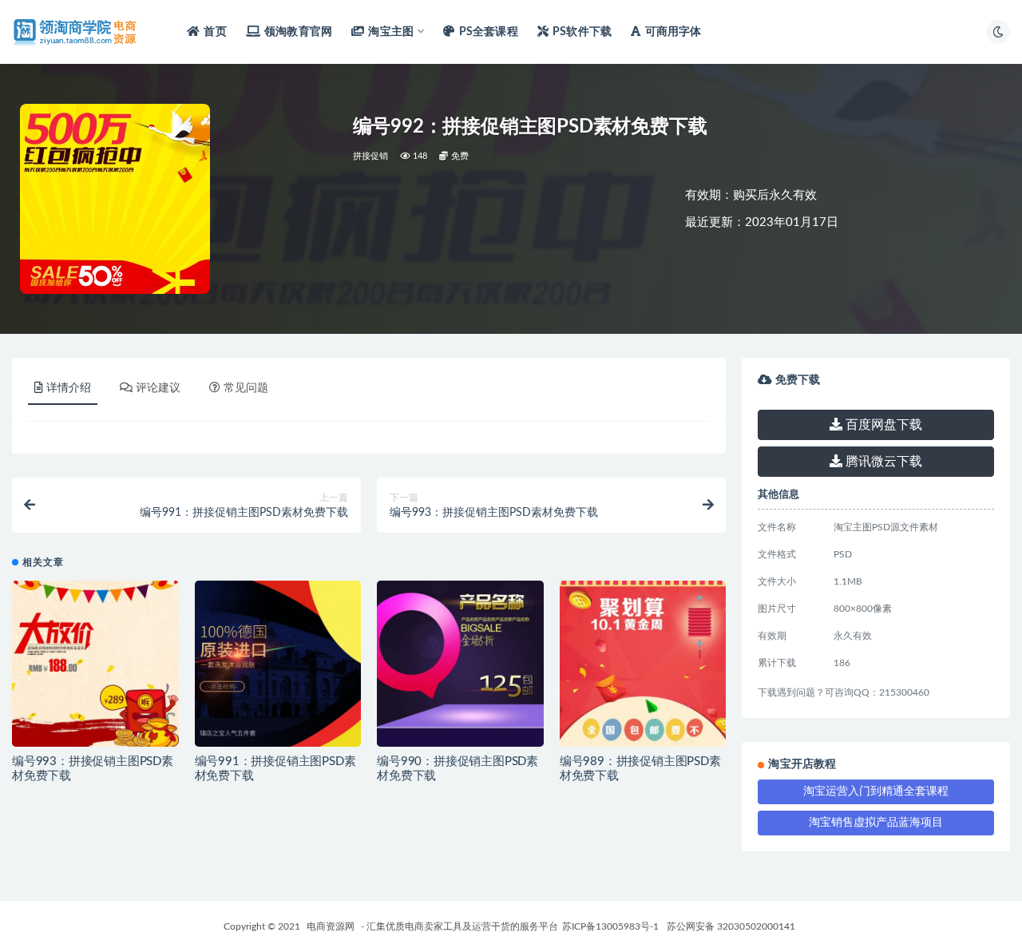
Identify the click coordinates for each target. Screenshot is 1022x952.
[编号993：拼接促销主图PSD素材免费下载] (95, 664)
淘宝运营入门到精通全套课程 (876, 791)
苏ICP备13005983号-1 (610, 926)
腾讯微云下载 (882, 461)
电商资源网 (331, 926)
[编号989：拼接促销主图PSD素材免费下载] (643, 664)
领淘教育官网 (298, 32)
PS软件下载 (582, 32)
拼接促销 (371, 156)
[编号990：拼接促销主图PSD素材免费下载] (460, 664)
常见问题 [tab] (246, 388)
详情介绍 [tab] (68, 388)
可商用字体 (673, 32)
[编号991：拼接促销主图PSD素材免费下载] (278, 664)
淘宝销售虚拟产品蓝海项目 (876, 822)
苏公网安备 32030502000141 (731, 926)
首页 (215, 32)
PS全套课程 (488, 32)
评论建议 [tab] (158, 388)
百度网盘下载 (882, 424)
